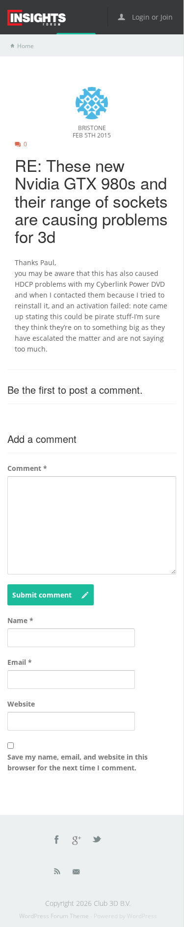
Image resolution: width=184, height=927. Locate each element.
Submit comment (42, 595)
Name (20, 620)
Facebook (57, 841)
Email (19, 662)
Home (25, 46)
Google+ (77, 841)
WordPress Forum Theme (54, 916)
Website (21, 704)
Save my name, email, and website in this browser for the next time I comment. (77, 762)
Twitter (98, 841)
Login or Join (151, 17)
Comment (27, 468)
